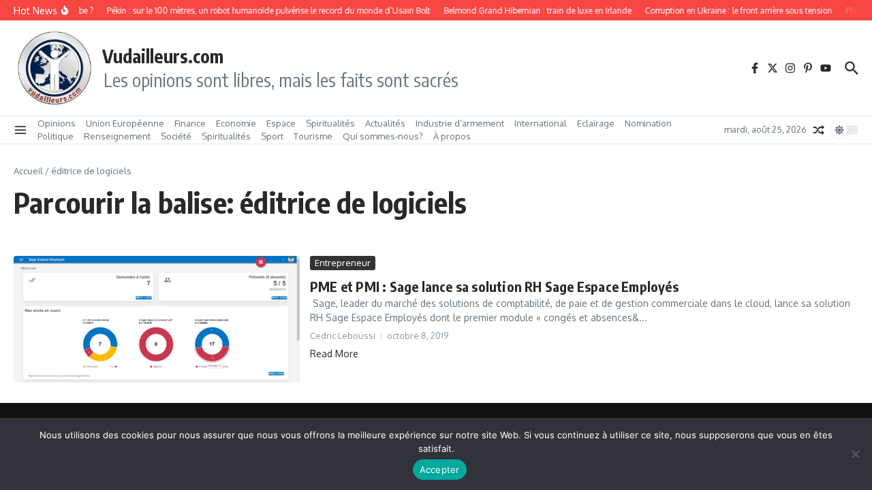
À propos (452, 136)
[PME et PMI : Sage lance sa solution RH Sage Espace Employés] (157, 319)
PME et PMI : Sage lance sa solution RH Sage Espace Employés (494, 286)
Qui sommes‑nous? (383, 136)
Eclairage (595, 123)
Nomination (648, 123)
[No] (855, 454)
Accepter (440, 469)
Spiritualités (330, 123)
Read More (334, 353)
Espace (281, 123)
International (540, 123)
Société (176, 136)
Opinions (56, 123)
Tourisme (313, 136)
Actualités (385, 123)
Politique (55, 136)
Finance (190, 123)
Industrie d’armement (460, 123)
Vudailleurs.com (162, 55)
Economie (236, 123)
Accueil (28, 170)
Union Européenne (125, 123)
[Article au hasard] (818, 130)
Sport (272, 136)
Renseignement (117, 136)
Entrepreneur (343, 262)
